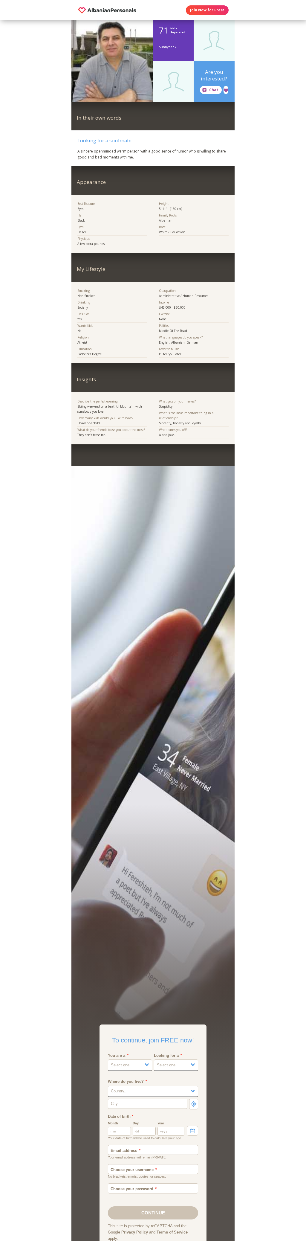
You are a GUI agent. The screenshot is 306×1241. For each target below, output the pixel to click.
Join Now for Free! (207, 10)
